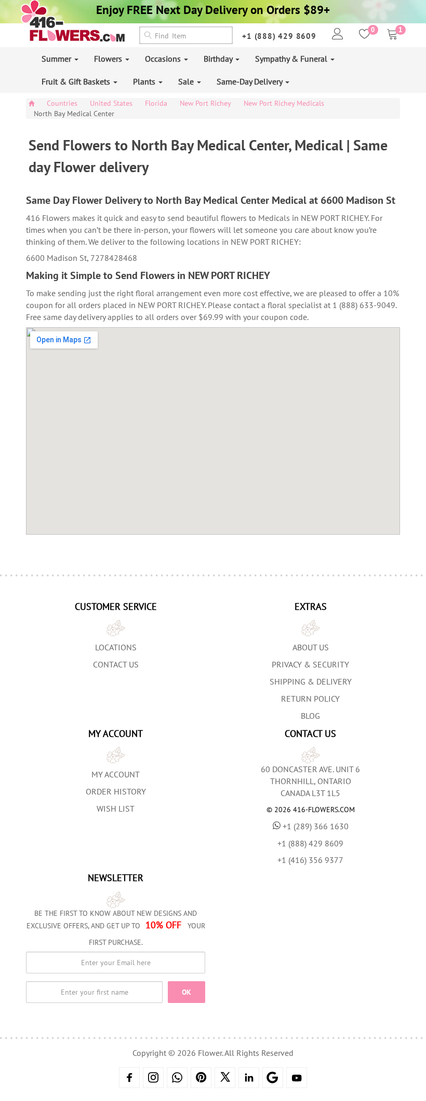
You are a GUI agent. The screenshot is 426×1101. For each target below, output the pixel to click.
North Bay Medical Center (74, 113)
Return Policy (310, 698)
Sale (187, 81)
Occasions (164, 58)
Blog (310, 715)
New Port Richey (205, 103)
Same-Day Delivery (250, 81)
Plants (145, 81)
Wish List (116, 808)
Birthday (219, 58)
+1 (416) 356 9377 (310, 860)
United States (111, 103)
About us (310, 647)
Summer (57, 58)
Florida (156, 103)
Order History (116, 791)
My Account (115, 774)
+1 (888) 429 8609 (279, 36)
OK (186, 992)
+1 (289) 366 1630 (316, 826)
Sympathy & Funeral (292, 58)
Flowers (109, 58)
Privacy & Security (310, 664)
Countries (62, 103)
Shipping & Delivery (311, 681)
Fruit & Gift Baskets (77, 81)
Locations (116, 647)
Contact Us (116, 664)
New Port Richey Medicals (284, 103)
